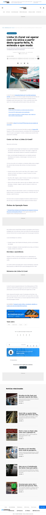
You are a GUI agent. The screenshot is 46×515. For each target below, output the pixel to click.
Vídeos (28, 510)
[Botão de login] (43, 7)
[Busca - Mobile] (40, 7)
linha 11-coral (14, 324)
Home (3, 27)
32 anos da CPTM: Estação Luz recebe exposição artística (21, 110)
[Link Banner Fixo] (23, 314)
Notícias (12, 510)
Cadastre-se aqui (20, 353)
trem (25, 324)
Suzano (20, 324)
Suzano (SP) (35, 129)
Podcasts (20, 510)
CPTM (9, 324)
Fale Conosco (33, 507)
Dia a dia (13, 27)
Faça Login (42, 507)
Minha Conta (26, 507)
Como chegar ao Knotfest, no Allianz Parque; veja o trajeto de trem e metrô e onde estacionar (22, 115)
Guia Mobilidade (12, 507)
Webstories (37, 510)
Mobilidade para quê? (8, 27)
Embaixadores (19, 507)
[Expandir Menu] (2, 7)
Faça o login (23, 367)
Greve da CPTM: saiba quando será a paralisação (19, 112)
